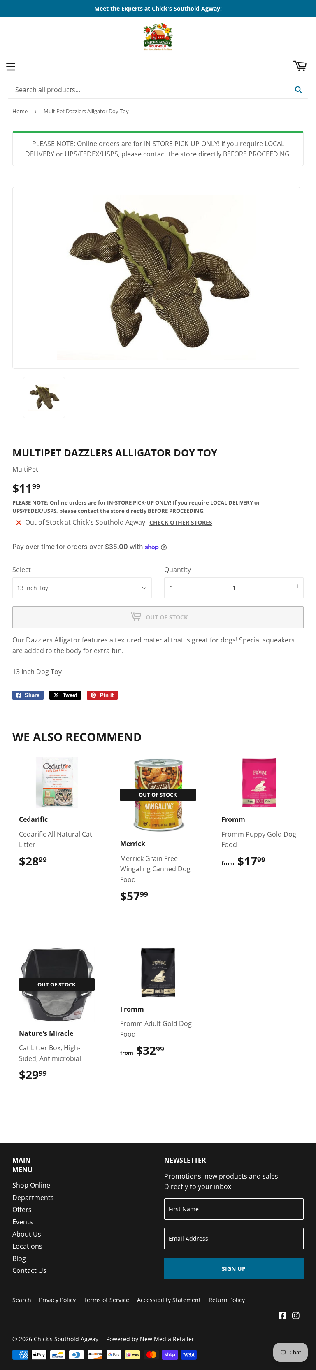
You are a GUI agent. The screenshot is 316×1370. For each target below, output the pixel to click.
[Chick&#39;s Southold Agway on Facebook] (282, 1316)
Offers (22, 1209)
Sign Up (234, 1268)
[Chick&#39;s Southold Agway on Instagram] (296, 1316)
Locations (27, 1246)
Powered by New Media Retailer (150, 1339)
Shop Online (31, 1185)
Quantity (177, 569)
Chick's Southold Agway (66, 1339)
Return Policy (227, 1300)
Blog (19, 1258)
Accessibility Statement (169, 1300)
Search (21, 1300)
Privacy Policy (57, 1300)
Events (22, 1221)
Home (20, 111)
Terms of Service (106, 1300)
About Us (26, 1234)
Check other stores (180, 522)
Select (21, 569)
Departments (33, 1197)
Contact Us (29, 1270)
